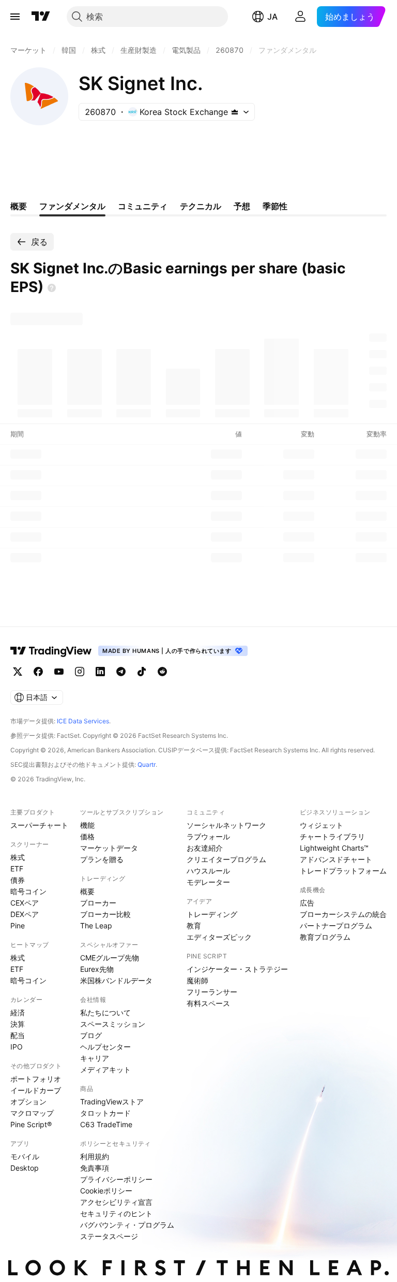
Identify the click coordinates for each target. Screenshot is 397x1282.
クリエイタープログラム (226, 859)
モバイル (24, 1156)
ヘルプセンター (105, 1046)
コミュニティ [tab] (142, 206)
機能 (87, 825)
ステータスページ (109, 1236)
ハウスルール (208, 870)
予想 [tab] (242, 206)
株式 (17, 857)
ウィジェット (321, 825)
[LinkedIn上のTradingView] (100, 671)
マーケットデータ (109, 847)
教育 (194, 925)
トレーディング (212, 914)
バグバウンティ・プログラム (127, 1224)
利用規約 (94, 1156)
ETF (16, 868)
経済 (17, 1012)
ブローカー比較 (105, 914)
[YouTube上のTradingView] (59, 671)
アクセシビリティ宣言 (116, 1202)
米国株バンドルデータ (116, 980)
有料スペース (208, 1003)
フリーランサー (212, 991)
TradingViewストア (112, 1101)
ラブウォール (208, 836)
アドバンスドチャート (336, 859)
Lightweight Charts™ (334, 847)
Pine (17, 925)
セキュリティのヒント (116, 1213)
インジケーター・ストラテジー (237, 969)
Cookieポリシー (106, 1190)
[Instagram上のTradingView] (79, 671)
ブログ (91, 1035)
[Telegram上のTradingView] (121, 671)
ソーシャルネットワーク (226, 825)
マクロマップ (32, 1113)
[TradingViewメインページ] (51, 651)
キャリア (94, 1058)
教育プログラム (325, 937)
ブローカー (98, 902)
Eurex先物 (97, 969)
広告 (307, 902)
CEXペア (24, 902)
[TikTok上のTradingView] (141, 671)
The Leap (96, 925)
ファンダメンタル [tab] (72, 206)
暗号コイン (28, 891)
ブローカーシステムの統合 (343, 914)
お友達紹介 (205, 847)
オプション (28, 1101)
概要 (87, 891)
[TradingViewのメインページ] (41, 16)
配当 (17, 1035)
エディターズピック (219, 937)
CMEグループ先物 (109, 957)
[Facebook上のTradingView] (38, 671)
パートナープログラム (336, 925)
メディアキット (105, 1069)
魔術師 (197, 980)
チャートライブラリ (332, 836)
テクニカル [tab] (200, 206)
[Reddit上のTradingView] (162, 671)
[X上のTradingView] (17, 671)
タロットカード (105, 1113)
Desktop (24, 1167)
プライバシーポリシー (116, 1179)
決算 (17, 1023)
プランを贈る (102, 859)
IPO (16, 1046)
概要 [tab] (18, 206)
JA (272, 16)
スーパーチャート (39, 825)
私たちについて (105, 1012)
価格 (87, 836)
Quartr (147, 764)
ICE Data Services (83, 721)
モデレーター (208, 882)
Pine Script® (31, 1124)
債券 (17, 880)
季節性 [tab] (275, 206)
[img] (234, 111)
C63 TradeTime (106, 1124)
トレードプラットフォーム (343, 870)
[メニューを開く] (15, 16)
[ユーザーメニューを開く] (300, 16)
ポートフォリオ (35, 1078)
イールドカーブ (35, 1090)
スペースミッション (112, 1023)
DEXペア (24, 914)
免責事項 (94, 1167)
